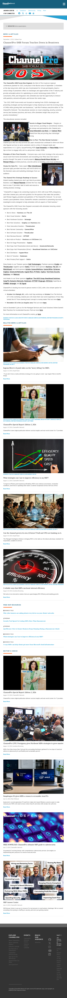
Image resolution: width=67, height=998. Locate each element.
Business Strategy (8, 318)
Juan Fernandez (41, 148)
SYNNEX (6, 283)
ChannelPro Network (18, 427)
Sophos (43, 272)
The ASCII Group (39, 278)
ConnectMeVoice (37, 269)
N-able (57, 264)
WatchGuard (7, 269)
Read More (6, 379)
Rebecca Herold (40, 159)
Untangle (13, 283)
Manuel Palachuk (19, 183)
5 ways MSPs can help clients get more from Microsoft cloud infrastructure (28, 645)
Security (60, 318)
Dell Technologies (34, 264)
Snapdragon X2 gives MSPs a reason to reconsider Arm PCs (25, 796)
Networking (42, 318)
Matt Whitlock (15, 799)
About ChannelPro (14, 940)
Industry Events (23, 318)
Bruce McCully (51, 159)
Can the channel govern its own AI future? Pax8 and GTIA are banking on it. (32, 533)
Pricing (39, 10)
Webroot (17, 274)
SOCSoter (49, 281)
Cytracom (56, 269)
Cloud (16, 318)
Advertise (37, 942)
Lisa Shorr (44, 131)
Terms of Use (59, 957)
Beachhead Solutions (52, 278)
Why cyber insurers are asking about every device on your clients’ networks (28, 613)
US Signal (23, 283)
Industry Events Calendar (26, 945)
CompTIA (6, 281)
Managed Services (33, 318)
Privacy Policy (59, 961)
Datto (27, 267)
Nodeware (27, 281)
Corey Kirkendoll (35, 131)
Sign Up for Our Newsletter (13, 957)
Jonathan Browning (18, 591)
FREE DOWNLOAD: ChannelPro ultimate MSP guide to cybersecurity (29, 845)
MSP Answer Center (46, 363)
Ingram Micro (29, 272)
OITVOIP (35, 281)
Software (30, 421)
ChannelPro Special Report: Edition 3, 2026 (19, 424)
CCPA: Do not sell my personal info (59, 976)
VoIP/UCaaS (6, 319)
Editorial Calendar (14, 946)
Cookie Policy (59, 965)
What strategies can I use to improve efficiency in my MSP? (26, 478)
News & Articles (10, 34)
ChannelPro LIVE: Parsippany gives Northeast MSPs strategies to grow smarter (33, 743)
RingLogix (41, 281)
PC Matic (37, 272)
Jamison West (56, 131)
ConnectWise (48, 269)
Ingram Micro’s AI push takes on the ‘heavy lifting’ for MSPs (26, 368)
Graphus (6, 272)
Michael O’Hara (8, 162)
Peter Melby (54, 148)
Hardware (37, 419)
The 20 (55, 267)
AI (17, 10)
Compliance (23, 10)
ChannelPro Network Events (27, 940)
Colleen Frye (18, 39)
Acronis (28, 269)
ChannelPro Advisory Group (13, 953)
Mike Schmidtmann (34, 166)
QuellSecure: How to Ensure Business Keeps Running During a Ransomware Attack (31, 629)
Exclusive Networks (17, 281)
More (44, 10)
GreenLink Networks (17, 272)
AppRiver (29, 278)
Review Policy (59, 953)
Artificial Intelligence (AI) (11, 363)
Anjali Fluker (16, 371)
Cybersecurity (31, 10)
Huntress (49, 267)
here (58, 299)
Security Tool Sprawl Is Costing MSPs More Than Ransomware (24, 621)
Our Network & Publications (13, 949)
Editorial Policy (59, 969)
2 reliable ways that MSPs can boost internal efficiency (24, 588)
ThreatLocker (8, 267)
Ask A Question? (13, 964)
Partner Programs (52, 318)
